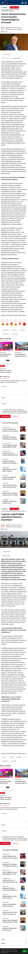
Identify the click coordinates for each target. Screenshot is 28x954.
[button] (22, 3)
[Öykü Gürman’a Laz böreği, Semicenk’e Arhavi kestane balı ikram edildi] (14, 453)
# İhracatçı (5, 334)
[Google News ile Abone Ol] (6, 54)
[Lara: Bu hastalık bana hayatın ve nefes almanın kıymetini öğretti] (14, 429)
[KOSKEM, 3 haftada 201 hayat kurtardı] (14, 501)
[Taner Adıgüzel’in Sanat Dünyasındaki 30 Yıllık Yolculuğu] (14, 445)
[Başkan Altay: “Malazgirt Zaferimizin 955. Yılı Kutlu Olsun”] (14, 493)
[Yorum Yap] (3, 58)
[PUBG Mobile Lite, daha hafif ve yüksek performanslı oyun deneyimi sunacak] (14, 469)
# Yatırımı (13, 761)
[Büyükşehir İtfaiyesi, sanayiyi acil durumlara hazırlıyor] (14, 461)
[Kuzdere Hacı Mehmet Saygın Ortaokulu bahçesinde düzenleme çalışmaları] (14, 477)
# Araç (4, 757)
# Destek (14, 330)
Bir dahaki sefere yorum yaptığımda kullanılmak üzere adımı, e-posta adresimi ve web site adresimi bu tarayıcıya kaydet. (14, 411)
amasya (8, 27)
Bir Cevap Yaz (5, 376)
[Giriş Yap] (25, 3)
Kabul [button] (24, 951)
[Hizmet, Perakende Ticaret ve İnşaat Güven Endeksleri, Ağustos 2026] (6, 365)
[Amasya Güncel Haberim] (11, 2)
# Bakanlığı (5, 330)
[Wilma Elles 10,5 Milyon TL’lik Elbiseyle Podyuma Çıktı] (14, 437)
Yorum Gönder (5, 416)
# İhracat (22, 330)
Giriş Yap (15, 416)
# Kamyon (5, 761)
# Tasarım (14, 334)
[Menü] (2, 3)
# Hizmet (18, 757)
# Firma (11, 757)
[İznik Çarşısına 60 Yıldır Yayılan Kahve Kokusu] (14, 485)
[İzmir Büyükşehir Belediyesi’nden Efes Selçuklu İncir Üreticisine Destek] (21, 349)
